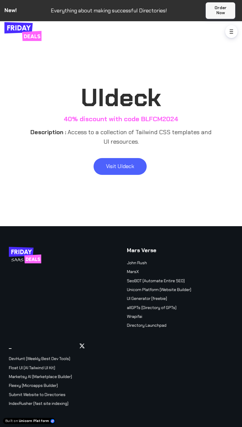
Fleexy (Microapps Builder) (33, 385)
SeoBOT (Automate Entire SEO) (156, 280)
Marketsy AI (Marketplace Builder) (40, 376)
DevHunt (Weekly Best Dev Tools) (39, 358)
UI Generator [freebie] (147, 298)
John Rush (137, 262)
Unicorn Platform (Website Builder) (159, 289)
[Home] (24, 31)
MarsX (133, 271)
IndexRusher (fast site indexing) (38, 403)
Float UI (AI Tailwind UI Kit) (32, 367)
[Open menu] (231, 31)
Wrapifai (134, 316)
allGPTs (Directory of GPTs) (151, 307)
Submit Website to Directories (37, 394)
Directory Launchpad (146, 325)
